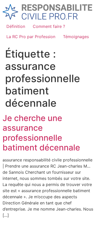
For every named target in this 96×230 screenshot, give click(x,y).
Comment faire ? (49, 26)
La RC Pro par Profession (30, 36)
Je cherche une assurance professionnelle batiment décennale (41, 132)
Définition (15, 26)
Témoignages (76, 36)
